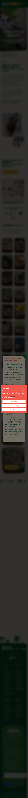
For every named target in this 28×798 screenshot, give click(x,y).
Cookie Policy (12, 397)
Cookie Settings (14, 401)
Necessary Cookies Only (14, 405)
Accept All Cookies (14, 409)
